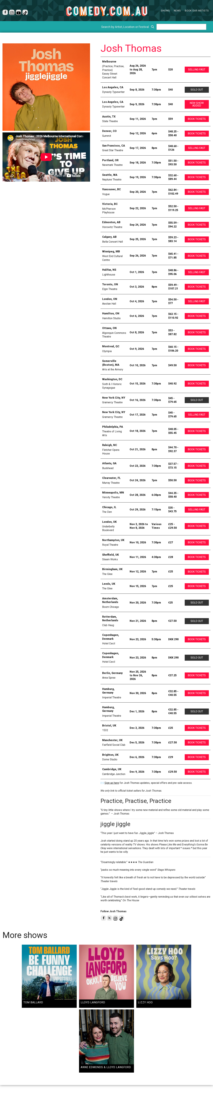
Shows (165, 10)
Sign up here (112, 782)
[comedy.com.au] (106, 11)
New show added (197, 104)
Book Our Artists (197, 10)
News (177, 10)
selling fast (196, 69)
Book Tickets (197, 118)
